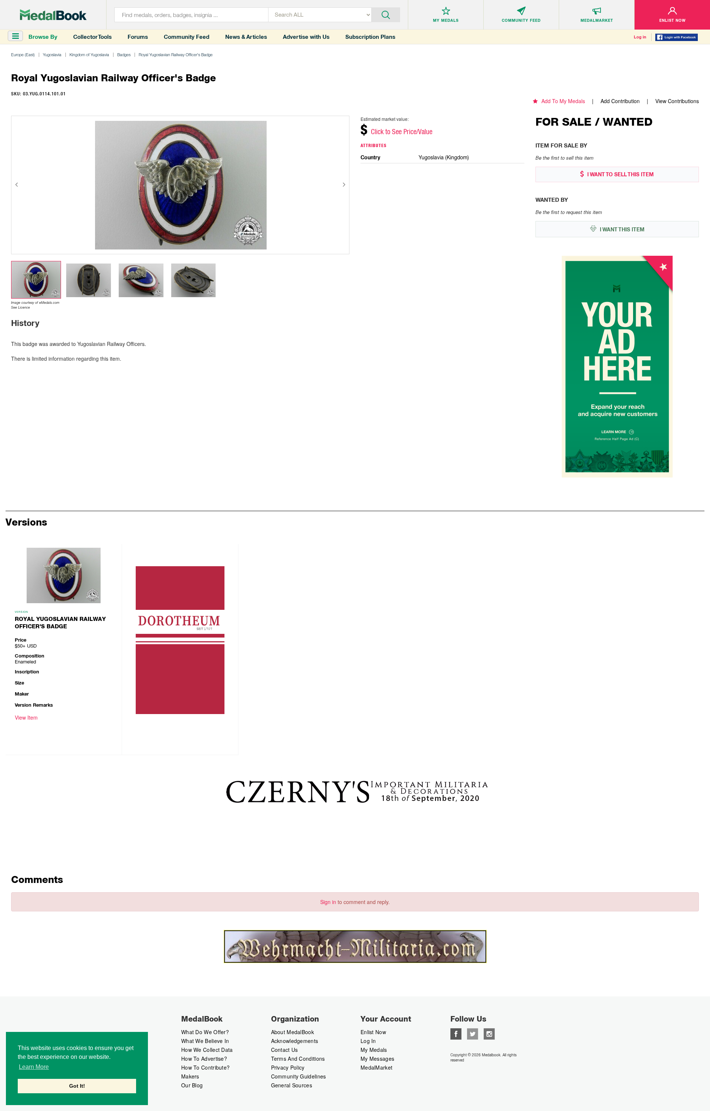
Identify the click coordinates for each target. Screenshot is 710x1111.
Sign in (328, 902)
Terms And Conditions (298, 1058)
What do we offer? (205, 1032)
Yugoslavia (52, 54)
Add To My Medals (563, 101)
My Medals (374, 1049)
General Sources (291, 1085)
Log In (368, 1040)
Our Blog (192, 1085)
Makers (190, 1076)
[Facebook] (456, 1033)
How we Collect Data (207, 1049)
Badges (124, 54)
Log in (640, 37)
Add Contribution (620, 101)
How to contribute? (205, 1067)
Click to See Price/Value (401, 132)
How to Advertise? (204, 1058)
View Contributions (677, 101)
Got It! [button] (77, 1086)
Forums (138, 36)
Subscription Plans (370, 36)
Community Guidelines (298, 1076)
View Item (26, 717)
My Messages (377, 1058)
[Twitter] (472, 1033)
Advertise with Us (306, 36)
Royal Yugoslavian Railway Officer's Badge (176, 54)
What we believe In (205, 1040)
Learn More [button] (34, 1067)
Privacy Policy (288, 1067)
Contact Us (284, 1049)
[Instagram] (489, 1033)
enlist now (373, 1032)
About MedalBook (292, 1032)
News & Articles (246, 36)
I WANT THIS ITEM (621, 229)
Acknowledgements (294, 1040)
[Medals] (53, 15)
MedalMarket (376, 1067)
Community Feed (186, 36)
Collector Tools (92, 36)
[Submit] (386, 14)
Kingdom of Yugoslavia (89, 54)
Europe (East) (23, 54)
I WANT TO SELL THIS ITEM (620, 174)
